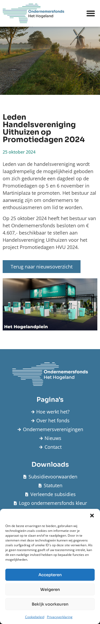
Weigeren (50, 589)
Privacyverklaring (60, 617)
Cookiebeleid (34, 617)
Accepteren (50, 574)
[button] (92, 515)
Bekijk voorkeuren (50, 604)
